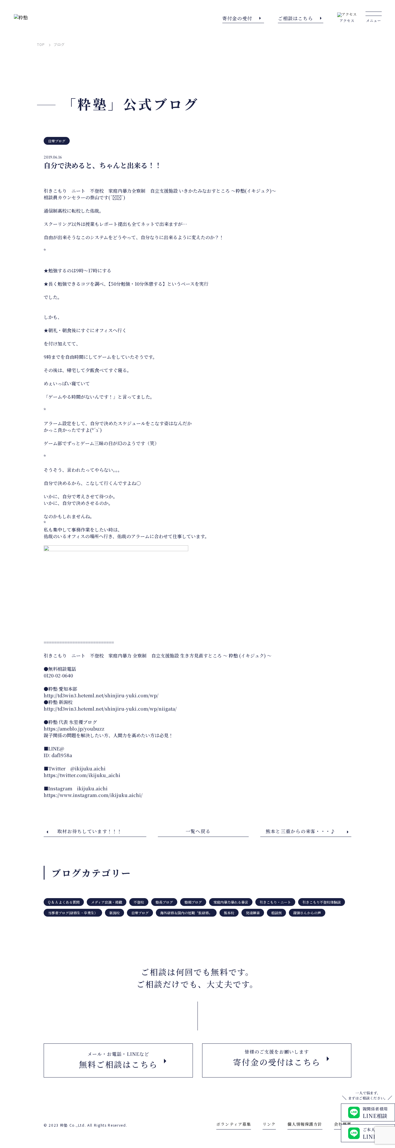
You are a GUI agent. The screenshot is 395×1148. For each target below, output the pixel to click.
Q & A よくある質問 (64, 902)
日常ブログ (56, 140)
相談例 (276, 912)
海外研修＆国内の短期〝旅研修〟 (186, 912)
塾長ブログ (164, 902)
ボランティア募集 (233, 1124)
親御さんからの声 (307, 912)
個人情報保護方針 (304, 1124)
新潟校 (114, 912)
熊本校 (229, 912)
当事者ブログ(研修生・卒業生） (73, 912)
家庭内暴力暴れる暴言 (230, 902)
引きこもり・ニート (275, 902)
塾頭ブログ (193, 902)
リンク (269, 1124)
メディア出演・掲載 (106, 902)
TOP (41, 44)
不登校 (139, 902)
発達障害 (253, 912)
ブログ (59, 44)
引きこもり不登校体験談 (321, 902)
